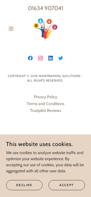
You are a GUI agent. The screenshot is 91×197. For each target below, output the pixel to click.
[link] (45, 28)
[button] (12, 28)
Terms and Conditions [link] (45, 103)
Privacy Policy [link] (45, 96)
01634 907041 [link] (45, 8)
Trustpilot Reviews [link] (45, 110)
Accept (66, 185)
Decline (24, 185)
